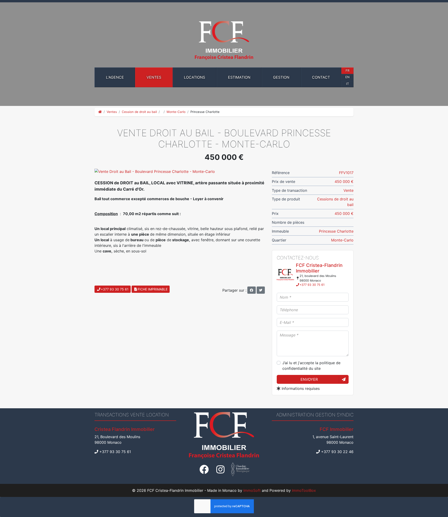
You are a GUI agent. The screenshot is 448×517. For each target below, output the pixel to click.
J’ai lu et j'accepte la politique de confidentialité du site (311, 365)
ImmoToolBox (304, 490)
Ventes (154, 77)
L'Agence (115, 77)
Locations (194, 77)
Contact (321, 77)
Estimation (239, 77)
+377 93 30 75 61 (312, 284)
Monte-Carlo (176, 112)
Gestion (281, 77)
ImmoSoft (252, 490)
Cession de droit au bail (139, 112)
